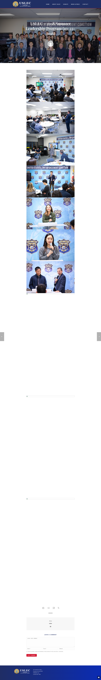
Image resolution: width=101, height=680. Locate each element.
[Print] (43, 607)
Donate (65, 4)
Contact (85, 4)
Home (47, 4)
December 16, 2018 (50, 49)
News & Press (75, 4)
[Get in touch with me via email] (50, 626)
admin (51, 48)
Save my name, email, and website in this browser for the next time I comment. (45, 651)
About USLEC (56, 4)
